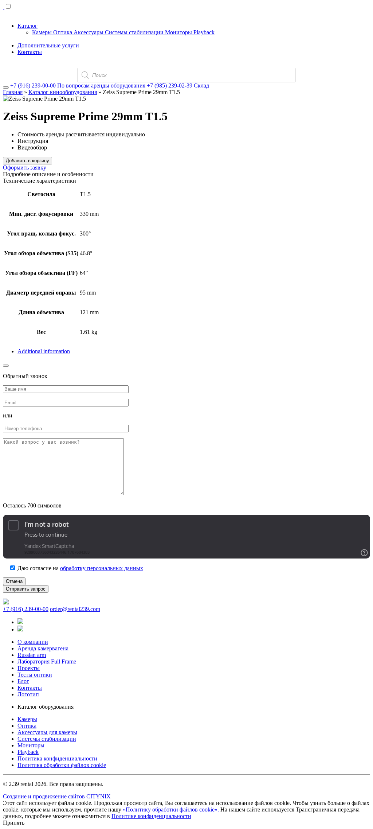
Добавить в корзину (27, 160)
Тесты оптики (34, 675)
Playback (204, 32)
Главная (13, 92)
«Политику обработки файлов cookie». (171, 809)
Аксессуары (89, 32)
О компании (32, 642)
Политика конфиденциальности (57, 758)
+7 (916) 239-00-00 (25, 609)
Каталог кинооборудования (62, 92)
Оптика (63, 32)
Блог (23, 681)
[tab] (193, 351)
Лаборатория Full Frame (46, 661)
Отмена (14, 581)
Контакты (29, 52)
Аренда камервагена (42, 648)
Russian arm (31, 655)
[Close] (6, 87)
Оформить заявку (24, 167)
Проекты (28, 668)
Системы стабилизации (135, 32)
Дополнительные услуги (48, 45)
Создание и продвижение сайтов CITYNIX (57, 796)
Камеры (42, 32)
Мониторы (179, 32)
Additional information (43, 351)
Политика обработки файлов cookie (61, 765)
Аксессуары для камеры (47, 732)
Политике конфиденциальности (151, 816)
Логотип (28, 694)
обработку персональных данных (101, 568)
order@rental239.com (75, 609)
